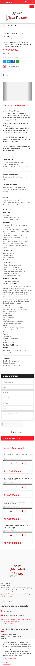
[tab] (17, 376)
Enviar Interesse (17, 432)
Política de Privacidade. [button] (10, 658)
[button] (5, 91)
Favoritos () (30, 2)
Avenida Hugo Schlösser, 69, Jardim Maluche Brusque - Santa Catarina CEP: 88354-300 (18, 621)
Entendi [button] (6, 662)
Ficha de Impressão (12, 66)
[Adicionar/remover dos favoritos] (31, 455)
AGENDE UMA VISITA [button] (12, 438)
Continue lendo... (6, 596)
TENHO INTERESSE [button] (11, 376)
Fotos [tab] (6, 75)
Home (4, 26)
